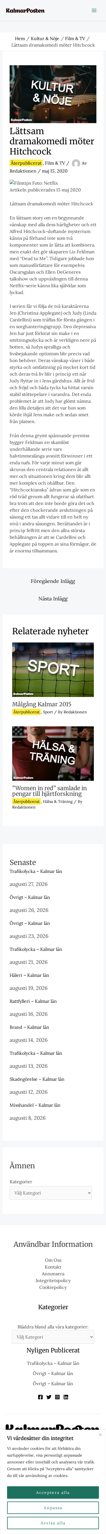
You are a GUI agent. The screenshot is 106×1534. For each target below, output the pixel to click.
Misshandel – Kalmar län (35, 1105)
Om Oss (53, 1260)
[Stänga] (100, 1434)
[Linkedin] (65, 1397)
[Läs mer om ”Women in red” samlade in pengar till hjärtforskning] (53, 753)
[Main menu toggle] (94, 10)
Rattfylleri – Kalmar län (33, 1001)
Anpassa (53, 1507)
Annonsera (53, 1273)
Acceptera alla (53, 1492)
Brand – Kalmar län (29, 1027)
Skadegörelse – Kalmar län (37, 1079)
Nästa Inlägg (53, 598)
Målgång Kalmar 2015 (42, 704)
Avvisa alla (53, 1523)
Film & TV (55, 163)
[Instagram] (57, 1397)
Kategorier (21, 1181)
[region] (53, 1482)
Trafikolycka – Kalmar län (36, 871)
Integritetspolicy (53, 1280)
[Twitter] (48, 1397)
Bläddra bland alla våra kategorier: (53, 1327)
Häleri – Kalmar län (29, 975)
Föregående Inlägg (53, 581)
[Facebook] (40, 1397)
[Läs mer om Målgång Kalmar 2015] (53, 669)
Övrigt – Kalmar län (30, 897)
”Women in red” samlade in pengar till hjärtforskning (49, 791)
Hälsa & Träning (58, 801)
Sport (48, 711)
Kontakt (53, 1267)
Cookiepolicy (53, 1287)
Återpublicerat (26, 163)
